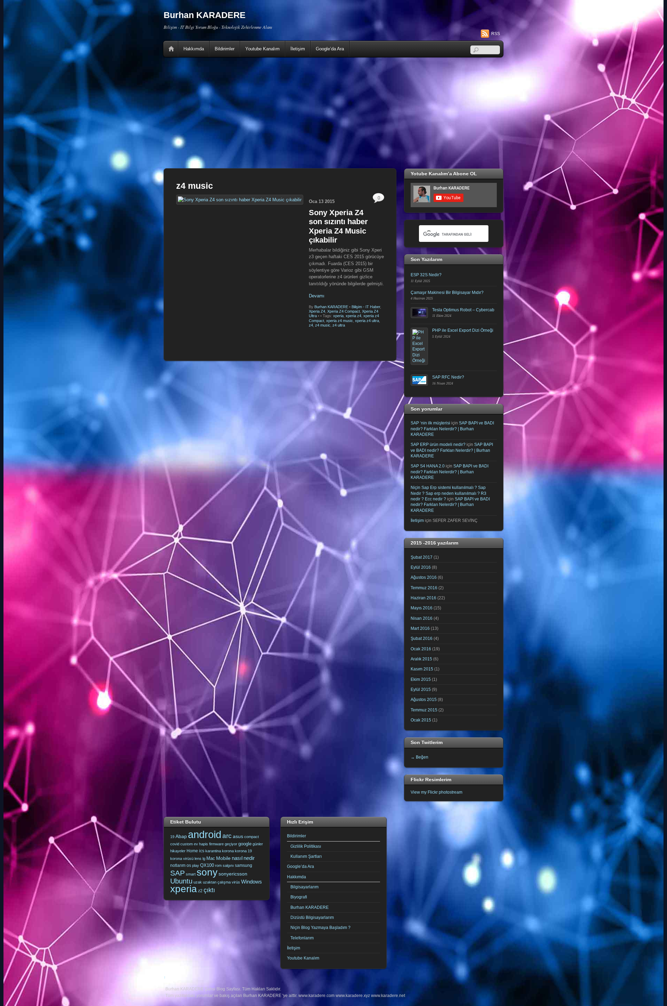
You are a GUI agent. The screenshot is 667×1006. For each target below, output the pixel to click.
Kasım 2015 (422, 669)
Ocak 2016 (421, 648)
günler (258, 844)
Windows (251, 882)
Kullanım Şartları (306, 856)
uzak (197, 882)
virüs (236, 882)
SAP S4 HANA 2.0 (428, 466)
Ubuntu (181, 881)
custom (186, 844)
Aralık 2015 (421, 659)
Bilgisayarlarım (304, 887)
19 (172, 837)
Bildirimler (224, 48)
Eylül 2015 (421, 689)
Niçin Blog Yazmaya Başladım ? (320, 927)
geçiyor (231, 844)
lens (198, 858)
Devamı (316, 295)
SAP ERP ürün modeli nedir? (438, 444)
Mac (210, 858)
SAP (177, 873)
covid (174, 844)
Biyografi (298, 897)
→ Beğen (419, 757)
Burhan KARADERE (331, 307)
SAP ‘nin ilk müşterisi (430, 423)
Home (171, 49)
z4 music (322, 325)
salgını (228, 865)
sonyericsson (233, 874)
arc (227, 835)
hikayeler (178, 851)
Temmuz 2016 (424, 587)
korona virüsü (181, 858)
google (245, 843)
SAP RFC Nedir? (448, 377)
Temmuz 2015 (424, 710)
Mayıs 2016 (422, 608)
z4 (311, 325)
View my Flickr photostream (436, 792)
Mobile (223, 858)
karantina (213, 851)
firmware (216, 844)
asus (238, 836)
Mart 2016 (420, 628)
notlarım (178, 865)
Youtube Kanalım (262, 48)
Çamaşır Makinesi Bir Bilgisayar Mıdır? (447, 292)
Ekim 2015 (421, 679)
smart (191, 874)
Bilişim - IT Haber (366, 307)
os (189, 865)
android (204, 834)
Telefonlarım (302, 938)
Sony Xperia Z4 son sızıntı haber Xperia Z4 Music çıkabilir (338, 226)
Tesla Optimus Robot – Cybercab (463, 309)
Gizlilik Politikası (305, 846)
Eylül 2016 (421, 567)
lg (204, 858)
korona (228, 851)
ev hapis (201, 844)
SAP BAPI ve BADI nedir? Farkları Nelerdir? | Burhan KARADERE (452, 429)
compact (251, 837)
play (195, 865)
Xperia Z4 (317, 311)
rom (218, 865)
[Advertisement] (333, 112)
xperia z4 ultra (367, 321)
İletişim (297, 48)
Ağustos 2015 (424, 699)
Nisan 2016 (422, 618)
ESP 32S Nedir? (426, 274)
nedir (249, 858)
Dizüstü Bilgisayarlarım (312, 917)
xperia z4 (353, 316)
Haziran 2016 (423, 597)
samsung (243, 865)
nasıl (237, 858)
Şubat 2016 (422, 638)
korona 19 (243, 851)
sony (207, 872)
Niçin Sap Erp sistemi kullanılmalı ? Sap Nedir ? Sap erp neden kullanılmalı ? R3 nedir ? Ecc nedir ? (448, 493)
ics (201, 850)
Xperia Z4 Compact (343, 311)
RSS (495, 33)
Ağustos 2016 (424, 577)
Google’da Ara (330, 48)
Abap (181, 836)
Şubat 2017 (422, 557)
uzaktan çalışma (217, 882)
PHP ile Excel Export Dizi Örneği (462, 330)
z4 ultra (338, 325)
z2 (200, 890)
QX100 (207, 865)
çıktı (209, 890)
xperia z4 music (339, 321)
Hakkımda (193, 48)
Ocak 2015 (421, 720)
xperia (338, 316)
